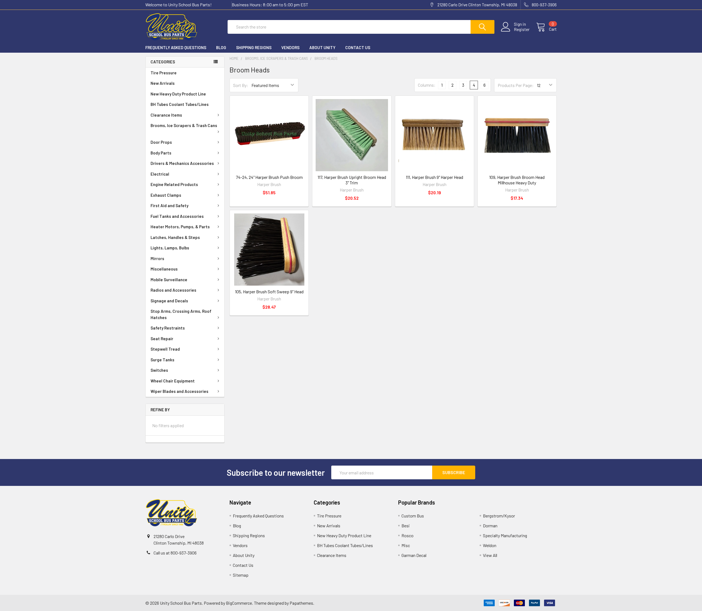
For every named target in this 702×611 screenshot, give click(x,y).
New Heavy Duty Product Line (178, 93)
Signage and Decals (169, 300)
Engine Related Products (174, 184)
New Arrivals (163, 83)
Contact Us (357, 47)
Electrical (160, 173)
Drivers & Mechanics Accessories (182, 163)
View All (490, 555)
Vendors (290, 47)
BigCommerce (239, 603)
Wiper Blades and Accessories (179, 391)
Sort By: (240, 85)
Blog (221, 47)
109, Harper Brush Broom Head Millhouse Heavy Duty (517, 179)
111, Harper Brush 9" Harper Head (434, 177)
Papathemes (301, 603)
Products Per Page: (516, 85)
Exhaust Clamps (166, 195)
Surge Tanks (162, 359)
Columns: (426, 85)
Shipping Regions (253, 47)
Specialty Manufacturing (505, 535)
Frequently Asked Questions (175, 47)
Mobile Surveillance (169, 279)
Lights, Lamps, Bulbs (170, 247)
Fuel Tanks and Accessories (177, 216)
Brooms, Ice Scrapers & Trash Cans (184, 125)
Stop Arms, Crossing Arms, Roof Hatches (181, 314)
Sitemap (240, 575)
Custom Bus (412, 515)
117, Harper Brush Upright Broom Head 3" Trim (352, 179)
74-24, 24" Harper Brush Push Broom (269, 177)
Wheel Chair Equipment (173, 380)
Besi (405, 525)
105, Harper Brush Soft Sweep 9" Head (269, 291)
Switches (159, 370)
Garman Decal (413, 555)
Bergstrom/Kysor (499, 515)
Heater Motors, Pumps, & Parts (180, 226)
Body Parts (161, 152)
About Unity (322, 47)
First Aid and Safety (169, 205)
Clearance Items (166, 114)
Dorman (490, 525)
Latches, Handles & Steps (175, 237)
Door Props (161, 142)
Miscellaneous (164, 268)
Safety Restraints (168, 327)
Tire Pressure (164, 72)
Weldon (489, 545)
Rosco (407, 535)
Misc (405, 545)
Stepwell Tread (165, 349)
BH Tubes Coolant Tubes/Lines (180, 104)
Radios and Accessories (173, 290)
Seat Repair (162, 338)
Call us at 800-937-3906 (175, 552)
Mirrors (157, 258)
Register (522, 29)
